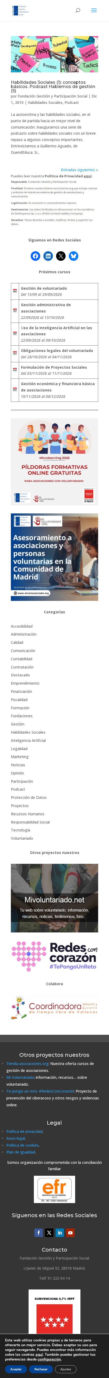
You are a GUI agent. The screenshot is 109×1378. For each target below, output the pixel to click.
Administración (24, 634)
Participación (22, 781)
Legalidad (19, 748)
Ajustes (65, 1369)
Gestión (17, 724)
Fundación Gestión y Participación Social (52, 96)
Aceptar (16, 1369)
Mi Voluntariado (20, 1077)
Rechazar (41, 1369)
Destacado (20, 674)
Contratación (22, 667)
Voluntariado (22, 838)
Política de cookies (22, 1145)
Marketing (20, 756)
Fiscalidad (19, 699)
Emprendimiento (25, 683)
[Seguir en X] (49, 1233)
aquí (39, 1354)
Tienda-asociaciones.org (27, 1063)
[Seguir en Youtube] (70, 1233)
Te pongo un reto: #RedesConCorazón (40, 1091)
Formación (20, 707)
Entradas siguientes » (79, 169)
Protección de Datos (29, 797)
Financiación (21, 691)
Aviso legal (15, 1138)
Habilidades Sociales (45, 102)
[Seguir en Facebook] (38, 1233)
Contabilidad (21, 658)
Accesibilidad (22, 626)
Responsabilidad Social (30, 822)
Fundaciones (22, 715)
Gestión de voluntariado (44, 288)
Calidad (17, 642)
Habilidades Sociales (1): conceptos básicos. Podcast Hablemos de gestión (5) (53, 86)
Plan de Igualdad (20, 1152)
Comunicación (23, 650)
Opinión (17, 773)
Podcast (72, 102)
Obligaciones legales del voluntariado (57, 350)
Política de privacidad (24, 1131)
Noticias (18, 764)
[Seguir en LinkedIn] (60, 1233)
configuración (49, 1359)
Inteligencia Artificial (28, 740)
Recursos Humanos (27, 813)
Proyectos (20, 805)
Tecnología (20, 830)
